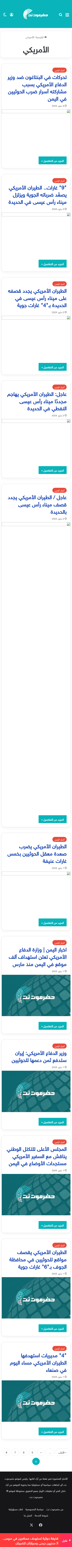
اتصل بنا (28, 1515)
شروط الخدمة (41, 1515)
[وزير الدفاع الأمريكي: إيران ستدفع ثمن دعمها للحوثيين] (36, 1091)
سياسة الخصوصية (35, 1509)
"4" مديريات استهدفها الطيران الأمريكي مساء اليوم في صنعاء (38, 1361)
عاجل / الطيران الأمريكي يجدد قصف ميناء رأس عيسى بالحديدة (37, 503)
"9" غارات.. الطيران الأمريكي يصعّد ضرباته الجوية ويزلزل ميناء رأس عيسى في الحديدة (37, 194)
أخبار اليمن (60, 70)
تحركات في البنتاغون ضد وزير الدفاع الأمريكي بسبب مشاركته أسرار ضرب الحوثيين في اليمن (37, 87)
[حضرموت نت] (36, 14)
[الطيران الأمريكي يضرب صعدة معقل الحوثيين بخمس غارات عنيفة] (36, 892)
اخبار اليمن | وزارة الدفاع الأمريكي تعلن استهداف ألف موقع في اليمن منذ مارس (38, 956)
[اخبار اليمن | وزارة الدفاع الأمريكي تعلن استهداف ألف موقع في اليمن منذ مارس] (36, 995)
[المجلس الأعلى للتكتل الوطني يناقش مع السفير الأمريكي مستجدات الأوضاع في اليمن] (36, 1194)
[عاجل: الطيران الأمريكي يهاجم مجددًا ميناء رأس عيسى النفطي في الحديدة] (36, 439)
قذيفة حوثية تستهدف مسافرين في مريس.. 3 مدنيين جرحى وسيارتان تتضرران (30, 1540)
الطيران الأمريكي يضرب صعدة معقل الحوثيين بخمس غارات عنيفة (37, 852)
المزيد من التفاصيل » (52, 160)
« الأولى (62, 1452)
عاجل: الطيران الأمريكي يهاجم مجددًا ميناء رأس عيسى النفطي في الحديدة (37, 400)
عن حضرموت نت (54, 1509)
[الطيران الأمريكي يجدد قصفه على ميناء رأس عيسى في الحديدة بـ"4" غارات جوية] (36, 336)
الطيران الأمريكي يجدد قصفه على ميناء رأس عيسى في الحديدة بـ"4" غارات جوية (37, 297)
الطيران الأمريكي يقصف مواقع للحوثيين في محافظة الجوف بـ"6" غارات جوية (38, 1258)
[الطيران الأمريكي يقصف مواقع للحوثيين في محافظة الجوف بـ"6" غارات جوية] (36, 1298)
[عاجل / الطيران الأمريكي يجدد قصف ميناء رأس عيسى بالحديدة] (36, 666)
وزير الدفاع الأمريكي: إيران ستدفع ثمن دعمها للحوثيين (39, 1056)
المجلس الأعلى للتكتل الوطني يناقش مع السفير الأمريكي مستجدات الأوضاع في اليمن (37, 1155)
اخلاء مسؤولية (16, 1509)
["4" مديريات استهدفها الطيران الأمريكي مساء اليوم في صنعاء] (36, 1401)
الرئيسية (40, 37)
